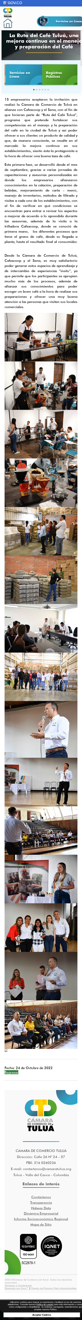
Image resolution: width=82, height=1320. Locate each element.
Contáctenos (41, 1197)
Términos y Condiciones (18, 1285)
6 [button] (48, 89)
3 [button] (39, 89)
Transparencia (41, 1203)
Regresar (11, 1072)
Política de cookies (45, 1304)
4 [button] (42, 89)
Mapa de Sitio (41, 1224)
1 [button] (34, 89)
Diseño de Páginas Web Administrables (53, 1288)
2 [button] (36, 89)
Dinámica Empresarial (41, 1213)
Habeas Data (41, 1208)
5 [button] (45, 89)
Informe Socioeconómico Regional (41, 1219)
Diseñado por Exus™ (16, 1288)
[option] (23, 74)
